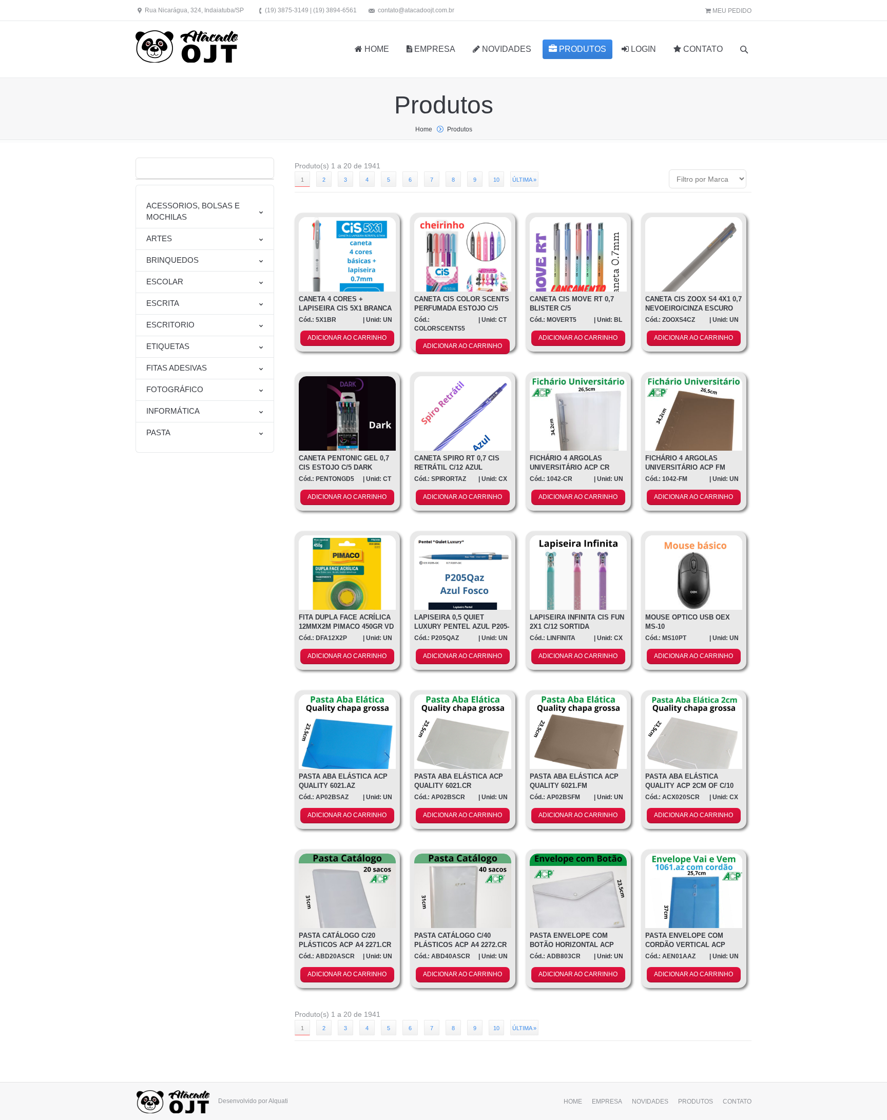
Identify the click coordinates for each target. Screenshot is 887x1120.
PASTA (158, 432)
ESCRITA (162, 303)
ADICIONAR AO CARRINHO (347, 337)
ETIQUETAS (167, 346)
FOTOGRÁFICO (174, 389)
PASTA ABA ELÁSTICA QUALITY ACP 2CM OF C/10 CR (689, 786)
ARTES (159, 238)
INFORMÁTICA (173, 411)
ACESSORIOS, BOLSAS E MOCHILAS (193, 211)
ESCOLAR (164, 281)
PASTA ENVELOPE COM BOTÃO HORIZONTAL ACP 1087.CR (572, 945)
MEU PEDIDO (731, 10)
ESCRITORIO (170, 324)
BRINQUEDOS (172, 260)
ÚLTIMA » (524, 180)
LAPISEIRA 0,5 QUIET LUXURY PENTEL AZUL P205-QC (461, 626)
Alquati (278, 1101)
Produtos (459, 129)
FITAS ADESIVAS (176, 367)
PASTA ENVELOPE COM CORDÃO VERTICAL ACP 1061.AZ (685, 945)
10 (496, 180)
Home (423, 129)
